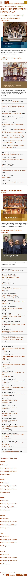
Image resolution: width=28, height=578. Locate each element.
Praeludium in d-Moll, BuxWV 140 (10, 154)
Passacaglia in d (6, 165)
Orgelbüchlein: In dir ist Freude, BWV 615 (12, 308)
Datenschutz (12, 572)
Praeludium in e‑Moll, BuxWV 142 (10, 271)
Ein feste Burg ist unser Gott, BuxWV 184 (12, 118)
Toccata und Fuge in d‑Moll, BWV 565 (11, 113)
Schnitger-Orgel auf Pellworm (9, 471)
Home (1, 6)
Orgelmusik (20, 6)
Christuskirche (5, 465)
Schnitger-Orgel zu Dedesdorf (9, 468)
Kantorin (14, 6)
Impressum (6, 572)
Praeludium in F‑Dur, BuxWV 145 (10, 101)
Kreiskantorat (7, 6)
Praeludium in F (6, 284)
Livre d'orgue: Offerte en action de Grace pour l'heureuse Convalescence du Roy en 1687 (13, 316)
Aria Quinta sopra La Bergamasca (10, 451)
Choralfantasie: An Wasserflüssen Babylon (13, 159)
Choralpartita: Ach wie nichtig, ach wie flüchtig (13, 170)
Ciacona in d (5, 177)
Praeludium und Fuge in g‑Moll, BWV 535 (12, 124)
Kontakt (2, 572)
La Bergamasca (6, 474)
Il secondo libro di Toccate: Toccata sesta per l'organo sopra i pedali (10, 277)
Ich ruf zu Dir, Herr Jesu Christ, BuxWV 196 (13, 106)
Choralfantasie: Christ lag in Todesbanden (13, 182)
